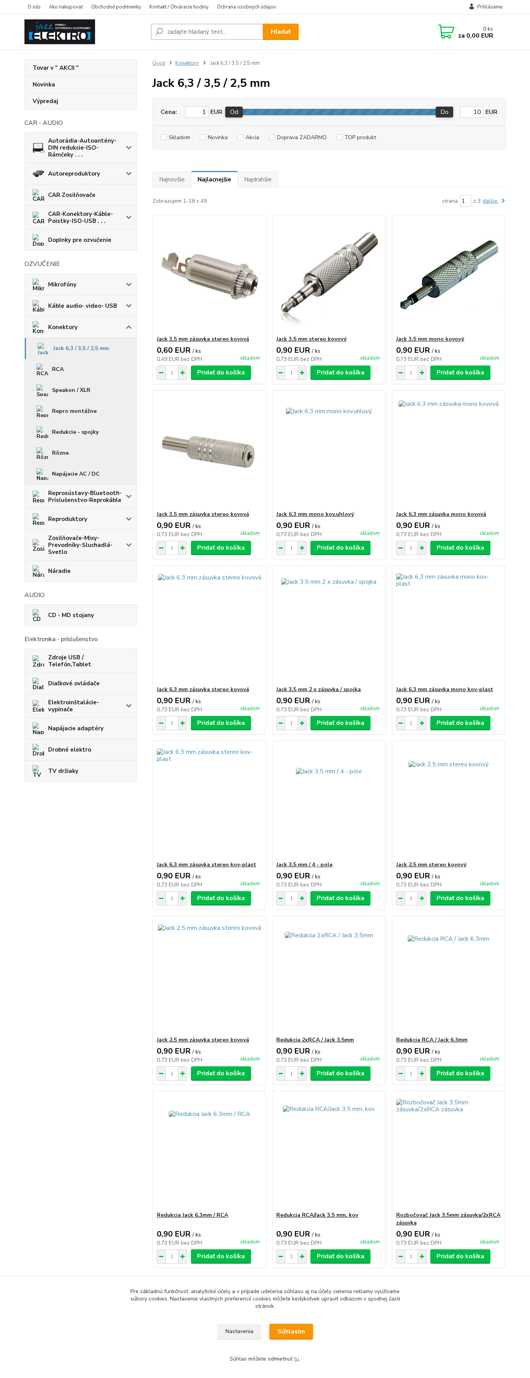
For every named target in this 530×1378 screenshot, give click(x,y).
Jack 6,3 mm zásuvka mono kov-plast (444, 689)
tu (296, 1358)
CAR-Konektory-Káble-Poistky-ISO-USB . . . (80, 217)
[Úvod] (84, 31)
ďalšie (491, 201)
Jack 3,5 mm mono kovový (430, 339)
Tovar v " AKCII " (56, 68)
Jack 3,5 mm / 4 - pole (304, 864)
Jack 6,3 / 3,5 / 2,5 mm (81, 348)
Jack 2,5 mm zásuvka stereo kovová (203, 1039)
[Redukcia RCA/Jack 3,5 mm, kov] (328, 1151)
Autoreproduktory (74, 174)
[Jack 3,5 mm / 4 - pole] (328, 801)
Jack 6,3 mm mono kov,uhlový (315, 514)
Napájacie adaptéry (76, 728)
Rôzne (60, 453)
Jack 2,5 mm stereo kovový (431, 864)
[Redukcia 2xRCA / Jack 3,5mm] (328, 976)
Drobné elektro (69, 750)
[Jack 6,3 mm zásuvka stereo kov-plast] (209, 801)
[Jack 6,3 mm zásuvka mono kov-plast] (448, 625)
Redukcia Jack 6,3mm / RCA (192, 1215)
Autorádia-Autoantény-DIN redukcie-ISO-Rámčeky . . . (82, 148)
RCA (58, 369)
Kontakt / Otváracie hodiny (179, 6)
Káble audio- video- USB (82, 306)
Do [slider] (444, 112)
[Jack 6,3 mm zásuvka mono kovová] (448, 450)
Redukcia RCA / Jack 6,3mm (432, 1039)
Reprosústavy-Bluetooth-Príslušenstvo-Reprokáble (85, 496)
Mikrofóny (62, 284)
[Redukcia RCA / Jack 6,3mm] (448, 976)
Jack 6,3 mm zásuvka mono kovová (441, 514)
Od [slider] (234, 112)
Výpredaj (45, 101)
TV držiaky (63, 771)
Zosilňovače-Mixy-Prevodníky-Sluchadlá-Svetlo (80, 545)
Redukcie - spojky (75, 432)
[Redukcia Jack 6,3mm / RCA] (209, 1151)
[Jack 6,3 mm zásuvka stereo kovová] (209, 625)
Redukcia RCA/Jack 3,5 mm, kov (317, 1215)
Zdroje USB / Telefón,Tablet (69, 661)
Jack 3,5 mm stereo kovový (311, 339)
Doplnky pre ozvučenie (79, 240)
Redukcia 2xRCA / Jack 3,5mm (315, 1039)
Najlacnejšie (214, 179)
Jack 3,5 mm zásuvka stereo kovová (203, 339)
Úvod (158, 63)
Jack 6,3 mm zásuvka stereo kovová (203, 689)
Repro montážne (74, 411)
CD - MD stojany (71, 615)
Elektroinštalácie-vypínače (73, 705)
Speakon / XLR (71, 390)
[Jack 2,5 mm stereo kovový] (448, 801)
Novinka (44, 84)
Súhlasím (291, 1331)
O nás (34, 6)
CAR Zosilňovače (71, 195)
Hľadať (281, 32)
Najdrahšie (258, 179)
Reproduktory (67, 519)
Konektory (63, 327)
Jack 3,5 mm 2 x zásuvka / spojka (318, 689)
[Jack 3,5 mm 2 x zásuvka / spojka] (328, 625)
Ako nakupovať (66, 6)
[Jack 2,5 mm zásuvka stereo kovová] (209, 976)
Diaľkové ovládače (74, 683)
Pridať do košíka (221, 372)
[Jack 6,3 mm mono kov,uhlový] (328, 450)
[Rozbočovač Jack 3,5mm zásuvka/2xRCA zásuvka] (448, 1151)
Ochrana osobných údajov (246, 6)
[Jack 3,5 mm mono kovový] (448, 275)
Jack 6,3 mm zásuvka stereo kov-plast (206, 864)
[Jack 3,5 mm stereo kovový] (328, 275)
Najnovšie (172, 179)
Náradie (59, 571)
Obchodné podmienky (116, 6)
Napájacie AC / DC (76, 474)
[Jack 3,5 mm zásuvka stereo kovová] (209, 275)
